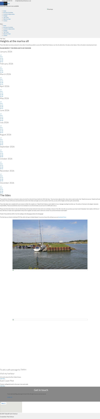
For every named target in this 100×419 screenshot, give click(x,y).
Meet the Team (7, 19)
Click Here (2, 378)
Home (4, 11)
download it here (62, 217)
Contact (5, 20)
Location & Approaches (9, 14)
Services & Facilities (8, 12)
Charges (5, 15)
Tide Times (6, 17)
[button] (50, 24)
